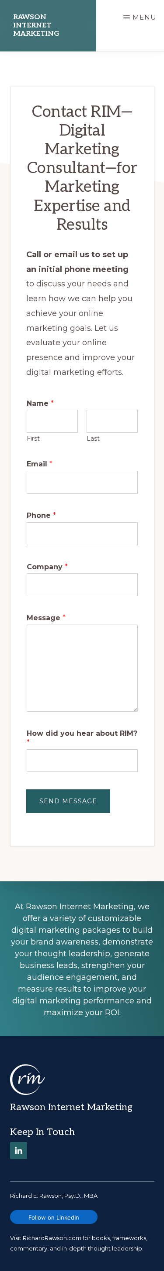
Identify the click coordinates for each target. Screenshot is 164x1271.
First (33, 438)
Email (39, 464)
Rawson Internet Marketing (36, 25)
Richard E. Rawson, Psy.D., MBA (54, 1195)
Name (40, 403)
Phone (41, 515)
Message (46, 618)
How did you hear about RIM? (82, 738)
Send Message (68, 801)
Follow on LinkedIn (53, 1217)
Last (93, 438)
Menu (145, 17)
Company (47, 567)
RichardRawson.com (52, 1237)
